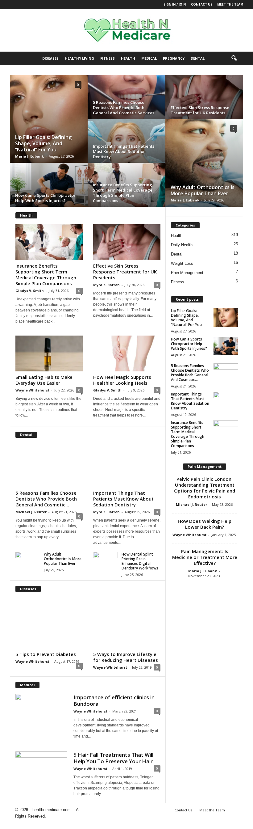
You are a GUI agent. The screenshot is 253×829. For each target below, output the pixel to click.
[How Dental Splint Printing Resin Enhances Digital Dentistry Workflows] (105, 561)
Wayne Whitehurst (32, 390)
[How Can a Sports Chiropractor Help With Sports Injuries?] (49, 188)
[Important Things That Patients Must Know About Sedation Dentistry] (126, 465)
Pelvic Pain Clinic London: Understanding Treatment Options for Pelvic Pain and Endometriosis (204, 488)
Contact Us (201, 4)
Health (128, 58)
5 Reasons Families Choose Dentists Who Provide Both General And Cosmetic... (46, 499)
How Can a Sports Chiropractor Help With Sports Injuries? (45, 197)
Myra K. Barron (106, 284)
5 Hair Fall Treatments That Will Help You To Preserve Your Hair (113, 758)
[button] (234, 58)
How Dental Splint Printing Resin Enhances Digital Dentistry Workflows (140, 561)
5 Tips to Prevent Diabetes (45, 654)
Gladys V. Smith (29, 290)
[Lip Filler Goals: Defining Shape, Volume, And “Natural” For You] (49, 121)
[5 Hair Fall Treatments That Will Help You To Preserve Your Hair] (41, 770)
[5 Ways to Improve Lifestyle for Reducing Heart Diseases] (126, 623)
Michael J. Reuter (31, 512)
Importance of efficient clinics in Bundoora (114, 700)
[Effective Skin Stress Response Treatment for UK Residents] (204, 100)
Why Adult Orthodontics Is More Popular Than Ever (202, 190)
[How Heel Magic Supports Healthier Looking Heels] (126, 353)
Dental (198, 58)
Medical (149, 58)
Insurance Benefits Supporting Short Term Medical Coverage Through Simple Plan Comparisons (122, 192)
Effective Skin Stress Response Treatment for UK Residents (200, 110)
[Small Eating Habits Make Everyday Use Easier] (49, 353)
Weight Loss (182, 263)
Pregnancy (174, 58)
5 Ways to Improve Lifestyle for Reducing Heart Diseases (125, 657)
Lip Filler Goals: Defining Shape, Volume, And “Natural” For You (43, 143)
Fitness (107, 58)
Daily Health (182, 245)
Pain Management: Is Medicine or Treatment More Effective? (204, 557)
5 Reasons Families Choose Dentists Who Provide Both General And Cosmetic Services (123, 107)
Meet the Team (230, 4)
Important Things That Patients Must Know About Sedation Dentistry (123, 151)
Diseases (50, 58)
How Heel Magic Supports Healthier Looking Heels (122, 380)
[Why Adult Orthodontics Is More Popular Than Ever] (204, 164)
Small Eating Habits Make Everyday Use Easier (44, 380)
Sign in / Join (175, 4)
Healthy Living (79, 58)
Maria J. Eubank (29, 156)
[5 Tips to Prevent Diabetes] (49, 623)
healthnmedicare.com (51, 809)
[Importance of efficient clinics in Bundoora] (41, 705)
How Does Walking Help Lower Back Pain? (204, 524)
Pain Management (187, 272)
